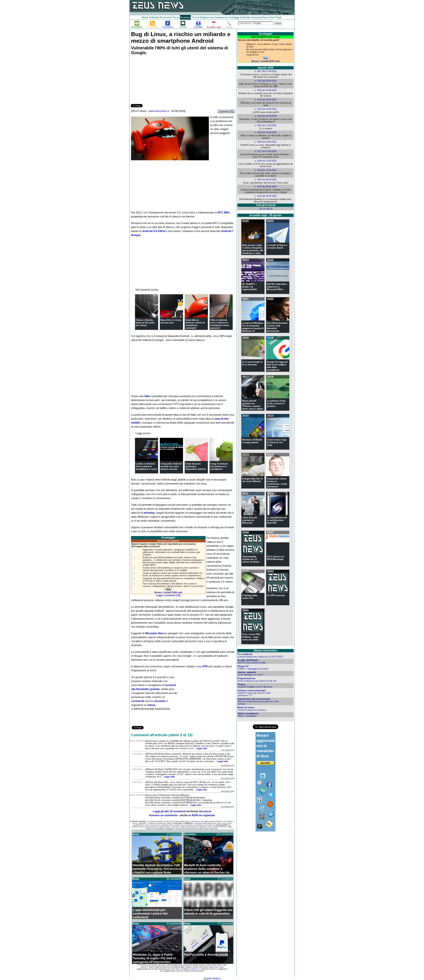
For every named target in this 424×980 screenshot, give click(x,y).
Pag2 (279, 17)
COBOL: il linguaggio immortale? (253, 669)
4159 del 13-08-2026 (266, 142)
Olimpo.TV (242, 666)
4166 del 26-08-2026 (266, 80)
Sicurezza (185, 17)
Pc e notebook (244, 654)
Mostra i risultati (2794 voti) (265, 61)
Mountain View (154, 633)
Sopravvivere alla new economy (253, 699)
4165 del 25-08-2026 (266, 90)
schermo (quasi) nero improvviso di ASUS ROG (260, 656)
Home (145, 17)
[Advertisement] (155, 80)
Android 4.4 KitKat (153, 231)
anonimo (159, 701)
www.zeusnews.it (159, 111)
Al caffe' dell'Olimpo (247, 660)
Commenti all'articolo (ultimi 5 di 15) (161, 735)
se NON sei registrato (201, 815)
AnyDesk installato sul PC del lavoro (254, 687)
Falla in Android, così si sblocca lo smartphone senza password (219, 324)
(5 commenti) (174, 923)
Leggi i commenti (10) (168, 595)
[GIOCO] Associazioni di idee (251, 662)
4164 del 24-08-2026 (266, 99)
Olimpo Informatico (265, 650)
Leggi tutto (201, 748)
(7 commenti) (174, 834)
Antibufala (245, 17)
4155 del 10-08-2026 (266, 170)
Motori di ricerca (245, 707)
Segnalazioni (221, 17)
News (265, 17)
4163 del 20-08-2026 (266, 109)
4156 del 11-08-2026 (266, 160)
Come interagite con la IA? (250, 674)
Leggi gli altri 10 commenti (169, 811)
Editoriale (154, 17)
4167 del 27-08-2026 (266, 71)
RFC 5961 (223, 212)
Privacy (241, 684)
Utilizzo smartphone (246, 716)
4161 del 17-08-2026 (266, 125)
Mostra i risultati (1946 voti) (168, 592)
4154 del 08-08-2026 (266, 179)
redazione (194, 969)
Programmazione (246, 678)
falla (147, 396)
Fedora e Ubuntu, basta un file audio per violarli (145, 323)
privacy (215, 967)
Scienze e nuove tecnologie (251, 690)
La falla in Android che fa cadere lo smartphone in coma (146, 466)
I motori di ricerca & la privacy (251, 710)
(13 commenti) (224, 834)
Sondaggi (234, 17)
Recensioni (166, 17)
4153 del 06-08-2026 (266, 186)
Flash (272, 17)
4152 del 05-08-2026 (266, 196)
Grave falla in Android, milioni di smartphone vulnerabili (195, 324)
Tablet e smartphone (247, 713)
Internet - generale (246, 672)
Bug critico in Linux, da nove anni (171, 321)
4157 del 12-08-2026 (266, 151)
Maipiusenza (207, 17)
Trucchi (195, 17)
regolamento (195, 821)
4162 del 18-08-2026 (266, 116)
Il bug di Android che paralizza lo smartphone (219, 466)
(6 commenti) (174, 878)
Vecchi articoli (265, 208)
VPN (205, 666)
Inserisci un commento (163, 815)
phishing (149, 512)
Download (256, 17)
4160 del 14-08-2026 (266, 132)
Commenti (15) (226, 111)
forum (181, 971)
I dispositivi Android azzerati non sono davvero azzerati (171, 466)
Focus (175, 17)
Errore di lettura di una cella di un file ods (257, 681)
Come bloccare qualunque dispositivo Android (195, 466)
